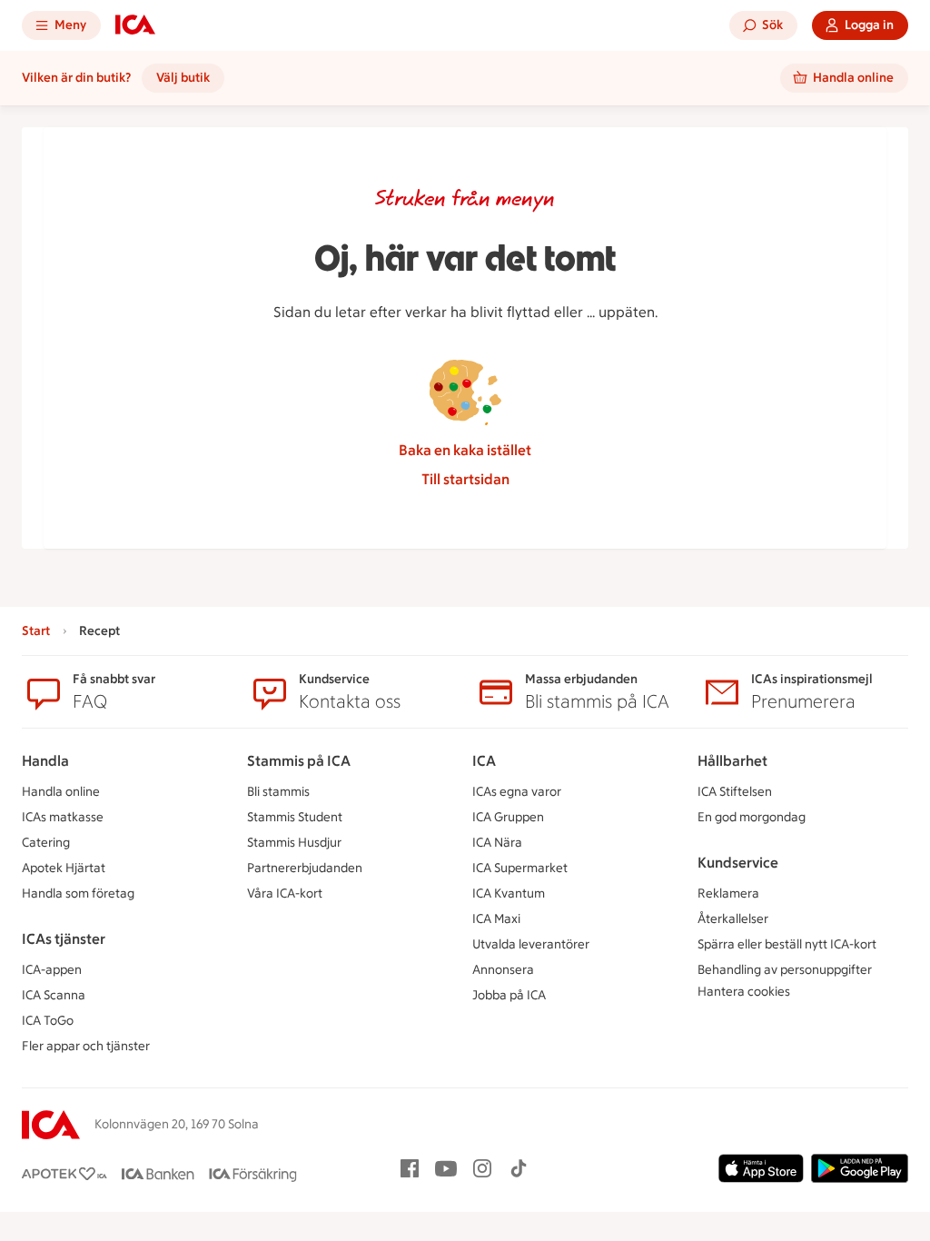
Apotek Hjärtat (63, 868)
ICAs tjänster (63, 939)
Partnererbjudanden (304, 868)
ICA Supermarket (520, 868)
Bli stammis (278, 791)
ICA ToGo (48, 1020)
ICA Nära (497, 842)
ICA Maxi (496, 919)
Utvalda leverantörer (530, 944)
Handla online (61, 791)
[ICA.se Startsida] (135, 25)
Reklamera (728, 893)
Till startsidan (465, 479)
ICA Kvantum (508, 893)
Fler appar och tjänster (86, 1046)
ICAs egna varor (516, 791)
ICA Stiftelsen (735, 791)
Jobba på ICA (509, 995)
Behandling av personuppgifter (785, 970)
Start (36, 631)
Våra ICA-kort (284, 893)
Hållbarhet (732, 760)
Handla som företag (78, 893)
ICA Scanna (53, 995)
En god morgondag (752, 817)
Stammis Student (294, 817)
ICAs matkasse (63, 817)
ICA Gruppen (508, 817)
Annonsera (503, 970)
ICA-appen (52, 970)
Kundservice (738, 862)
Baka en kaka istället (465, 450)
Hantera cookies (744, 991)
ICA (484, 760)
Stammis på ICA (299, 760)
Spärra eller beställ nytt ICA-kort (787, 944)
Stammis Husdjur (294, 842)
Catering (46, 842)
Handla (45, 760)
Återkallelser (733, 919)
